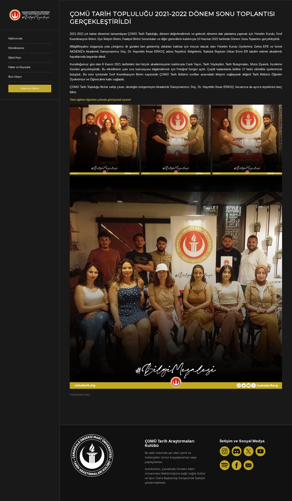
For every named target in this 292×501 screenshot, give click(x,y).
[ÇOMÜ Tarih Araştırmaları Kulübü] (30, 15)
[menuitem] (30, 39)
